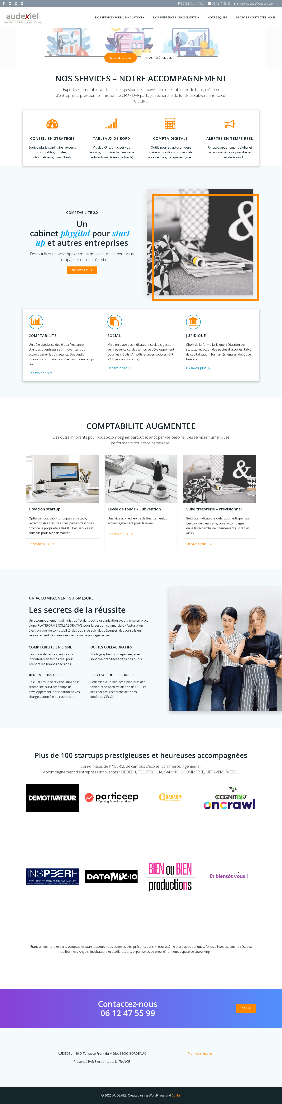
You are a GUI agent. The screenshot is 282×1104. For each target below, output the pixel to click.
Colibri (176, 1095)
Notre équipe (217, 17)
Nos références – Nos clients (174, 17)
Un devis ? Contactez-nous (255, 17)
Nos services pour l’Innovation (118, 17)
